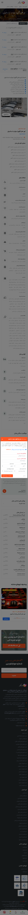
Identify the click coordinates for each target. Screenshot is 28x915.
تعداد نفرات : (23, 463)
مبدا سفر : (11, 463)
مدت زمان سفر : (22, 468)
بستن (24, 475)
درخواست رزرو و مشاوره (7, 475)
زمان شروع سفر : (10, 468)
